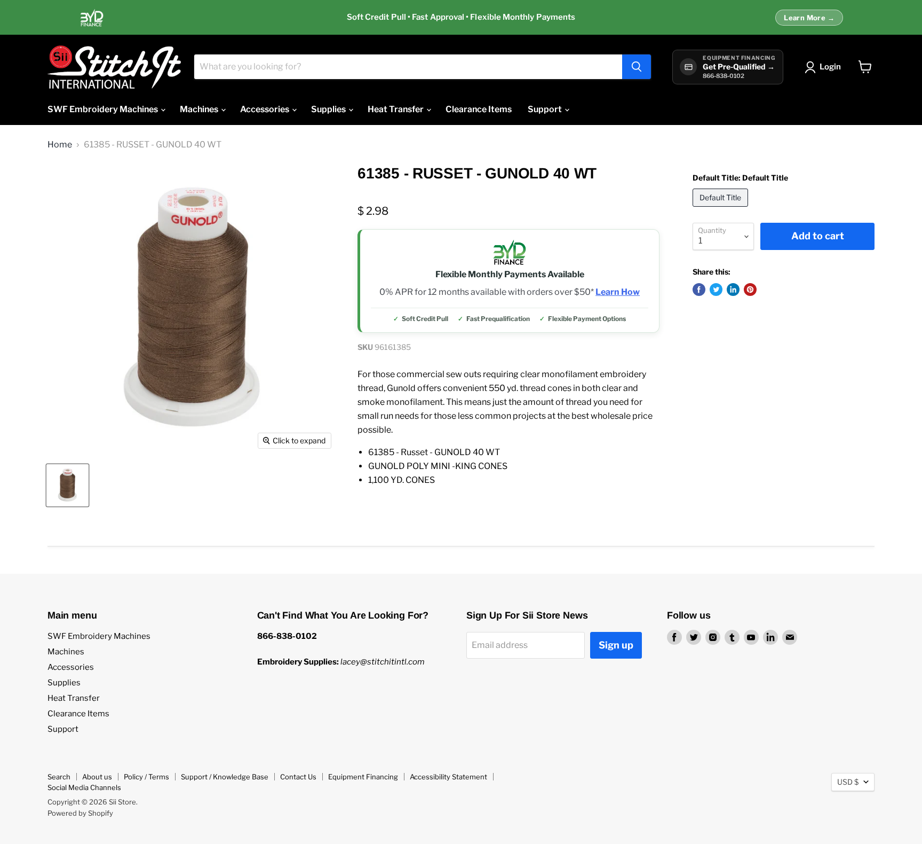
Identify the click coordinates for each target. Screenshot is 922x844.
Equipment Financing (363, 776)
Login (830, 67)
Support (545, 109)
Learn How (617, 292)
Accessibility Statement (448, 776)
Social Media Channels (84, 787)
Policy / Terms (146, 776)
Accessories (265, 109)
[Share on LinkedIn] (733, 289)
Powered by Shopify (80, 813)
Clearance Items (479, 109)
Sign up (616, 645)
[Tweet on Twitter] (716, 289)
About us (97, 776)
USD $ (848, 781)
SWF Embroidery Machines (103, 109)
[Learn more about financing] (461, 17)
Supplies (329, 109)
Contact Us (298, 776)
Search (58, 776)
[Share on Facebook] (699, 289)
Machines (200, 109)
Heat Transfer (396, 109)
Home (59, 145)
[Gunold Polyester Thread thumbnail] (67, 485)
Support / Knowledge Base (224, 776)
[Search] (636, 66)
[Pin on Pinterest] (750, 289)
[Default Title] (722, 209)
